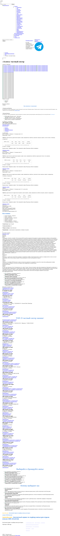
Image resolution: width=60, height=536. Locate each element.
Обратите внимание (9, 129)
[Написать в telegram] (39, 50)
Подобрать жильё (29, 40)
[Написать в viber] (38, 41)
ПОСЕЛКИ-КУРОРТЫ (9, 53)
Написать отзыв (5, 233)
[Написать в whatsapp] (39, 40)
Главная (6, 52)
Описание (7, 128)
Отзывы (6, 130)
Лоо (5, 54)
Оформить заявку (5, 124)
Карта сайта (17, 535)
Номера (6, 127)
